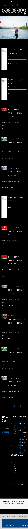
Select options (5, 158)
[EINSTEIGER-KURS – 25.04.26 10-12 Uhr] (4, 349)
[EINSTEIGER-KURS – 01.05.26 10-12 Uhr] (4, 378)
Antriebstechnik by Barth (24, 425)
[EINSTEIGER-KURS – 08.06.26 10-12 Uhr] (4, 168)
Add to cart (11, 63)
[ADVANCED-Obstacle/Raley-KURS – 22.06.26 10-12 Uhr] (4, 316)
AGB (22, 503)
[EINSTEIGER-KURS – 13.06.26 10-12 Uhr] (4, 139)
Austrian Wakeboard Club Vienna (24, 433)
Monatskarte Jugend (15, 198)
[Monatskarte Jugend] (4, 207)
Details (17, 63)
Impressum (7, 503)
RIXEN (23, 445)
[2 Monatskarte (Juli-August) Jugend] (4, 59)
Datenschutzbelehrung (15, 503)
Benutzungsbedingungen (14, 506)
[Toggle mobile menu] (25, 14)
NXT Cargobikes (24, 449)
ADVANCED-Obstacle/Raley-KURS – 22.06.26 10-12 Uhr (16, 319)
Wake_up (24, 442)
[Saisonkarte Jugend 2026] (4, 89)
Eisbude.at (24, 453)
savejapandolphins (24, 439)
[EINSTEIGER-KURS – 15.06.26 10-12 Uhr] (4, 286)
